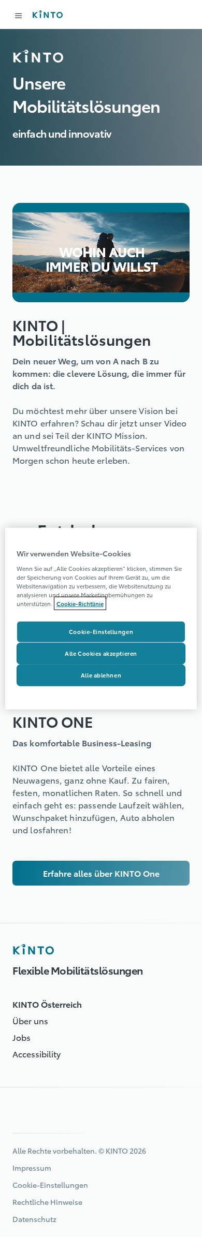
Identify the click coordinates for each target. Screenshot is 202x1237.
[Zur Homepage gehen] (47, 14)
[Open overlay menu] (18, 15)
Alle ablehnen (101, 674)
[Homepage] (33, 949)
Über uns (30, 1020)
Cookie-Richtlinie (80, 603)
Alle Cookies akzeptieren (101, 653)
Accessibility (36, 1053)
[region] (101, 619)
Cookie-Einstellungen (101, 631)
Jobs (21, 1037)
